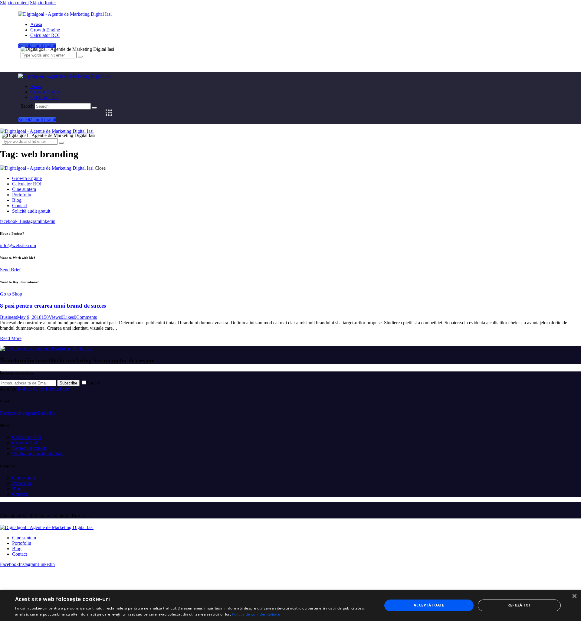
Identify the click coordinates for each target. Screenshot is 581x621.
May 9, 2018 (29, 317)
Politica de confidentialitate (43, 388)
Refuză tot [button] (519, 605)
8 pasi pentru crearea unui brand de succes (53, 305)
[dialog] (290, 605)
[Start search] (94, 108)
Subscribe (68, 383)
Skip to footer (43, 2)
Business (8, 317)
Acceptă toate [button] (429, 605)
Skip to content (14, 2)
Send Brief (10, 269)
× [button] (574, 596)
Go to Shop (11, 293)
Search (27, 106)
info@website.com (18, 245)
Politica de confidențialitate (256, 614)
